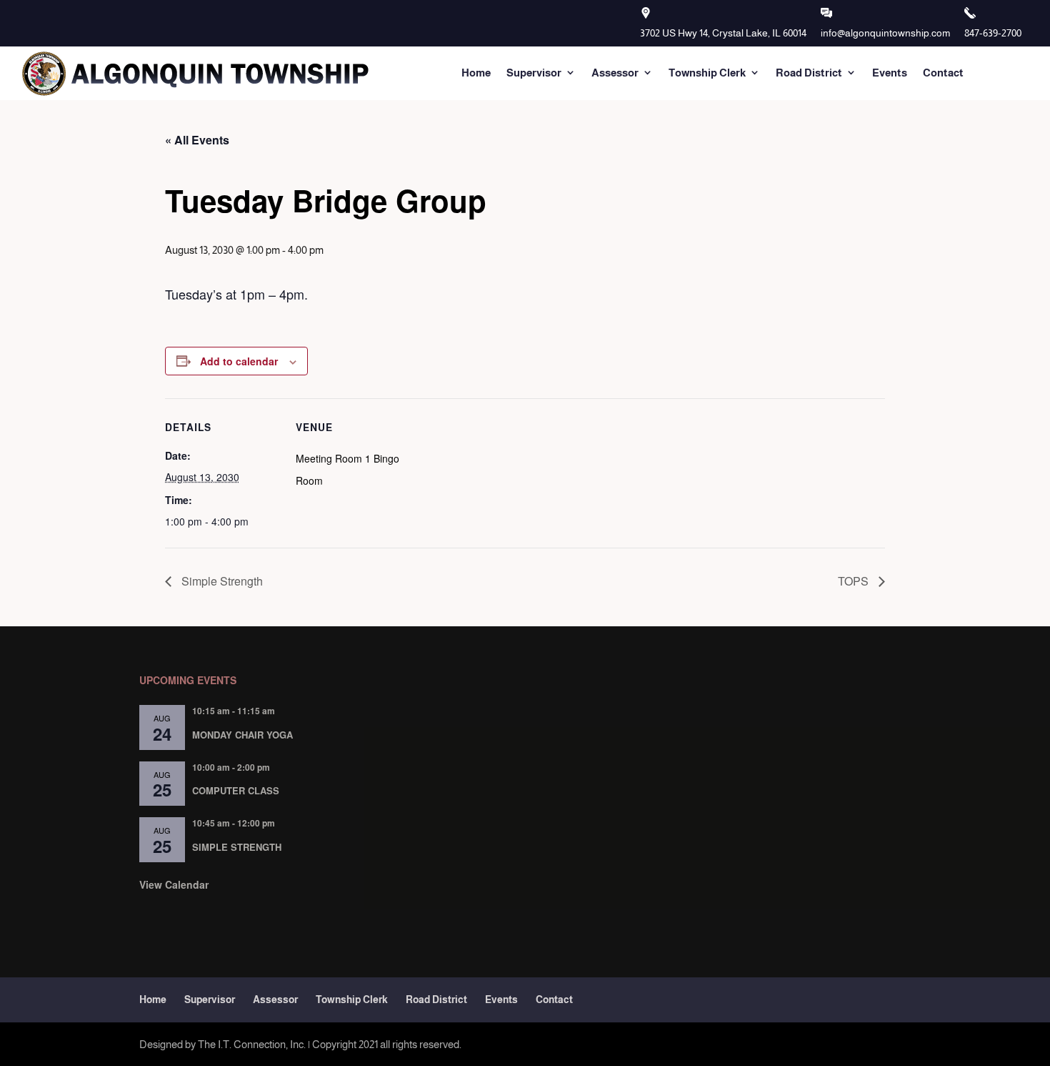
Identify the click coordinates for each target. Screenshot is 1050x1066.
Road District (809, 72)
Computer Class (235, 790)
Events (889, 72)
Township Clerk (707, 72)
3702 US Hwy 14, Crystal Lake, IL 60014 (723, 33)
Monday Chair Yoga (242, 734)
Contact (943, 72)
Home (476, 72)
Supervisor (533, 72)
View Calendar (174, 884)
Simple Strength (221, 581)
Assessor (615, 72)
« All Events (197, 140)
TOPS (854, 581)
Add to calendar (239, 361)
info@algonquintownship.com (885, 33)
